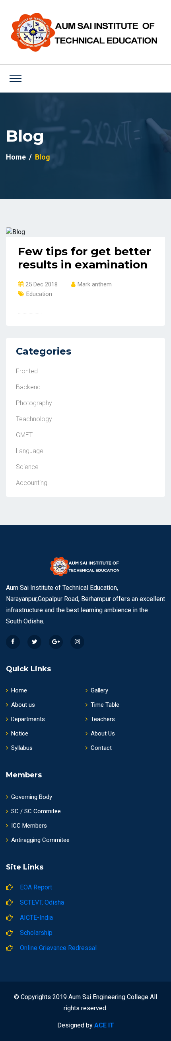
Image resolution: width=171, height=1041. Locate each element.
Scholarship (36, 933)
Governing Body (31, 796)
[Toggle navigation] (15, 78)
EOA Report (36, 887)
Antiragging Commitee (40, 840)
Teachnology (34, 419)
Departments (28, 719)
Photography (34, 403)
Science (27, 467)
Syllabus (22, 747)
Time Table (105, 704)
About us (23, 704)
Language (29, 451)
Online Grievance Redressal (58, 948)
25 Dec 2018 (41, 284)
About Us (103, 733)
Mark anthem (95, 284)
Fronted (27, 371)
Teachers (103, 719)
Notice (19, 733)
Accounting (31, 483)
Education (39, 294)
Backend (28, 387)
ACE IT (104, 1025)
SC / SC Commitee (36, 811)
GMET (24, 435)
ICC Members (29, 825)
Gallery (99, 690)
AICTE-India (36, 917)
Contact (101, 747)
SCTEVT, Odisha (42, 902)
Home (16, 157)
